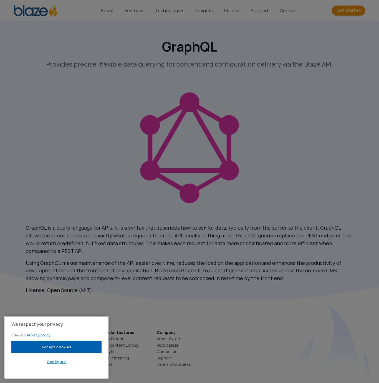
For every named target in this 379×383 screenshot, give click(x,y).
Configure (56, 361)
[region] (56, 347)
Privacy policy (38, 335)
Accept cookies (56, 346)
